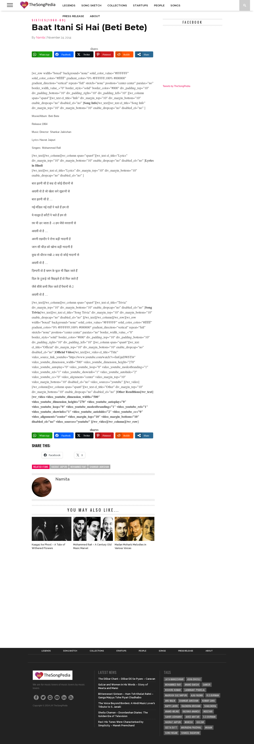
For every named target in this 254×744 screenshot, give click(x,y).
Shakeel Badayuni (190, 732)
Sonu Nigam (171, 732)
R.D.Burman (213, 695)
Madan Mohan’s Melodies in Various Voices (130, 546)
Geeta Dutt (171, 727)
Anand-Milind (172, 711)
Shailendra (210, 706)
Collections (117, 5)
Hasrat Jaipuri (59, 466)
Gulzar (200, 722)
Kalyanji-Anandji (191, 711)
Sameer (206, 684)
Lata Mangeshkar (174, 679)
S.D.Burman (209, 716)
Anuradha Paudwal (191, 727)
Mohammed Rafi (78, 466)
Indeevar (208, 711)
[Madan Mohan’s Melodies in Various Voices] (134, 539)
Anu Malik (170, 700)
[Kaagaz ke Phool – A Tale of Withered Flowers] (51, 539)
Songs (175, 5)
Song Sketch (91, 5)
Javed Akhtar (192, 716)
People (159, 5)
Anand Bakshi (192, 684)
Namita (40, 37)
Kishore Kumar (173, 690)
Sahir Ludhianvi (173, 716)
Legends (69, 5)
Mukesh (189, 722)
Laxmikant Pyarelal (195, 690)
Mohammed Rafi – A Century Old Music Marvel (92, 546)
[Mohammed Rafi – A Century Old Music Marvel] (93, 539)
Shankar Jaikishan (99, 466)
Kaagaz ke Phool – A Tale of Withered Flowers (48, 546)
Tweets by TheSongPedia (176, 86)
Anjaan (208, 727)
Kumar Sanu (208, 700)
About (95, 16)
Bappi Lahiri (171, 706)
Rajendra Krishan (191, 706)
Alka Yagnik (197, 695)
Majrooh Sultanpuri (176, 695)
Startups (140, 5)
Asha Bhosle (194, 679)
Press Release (73, 16)
